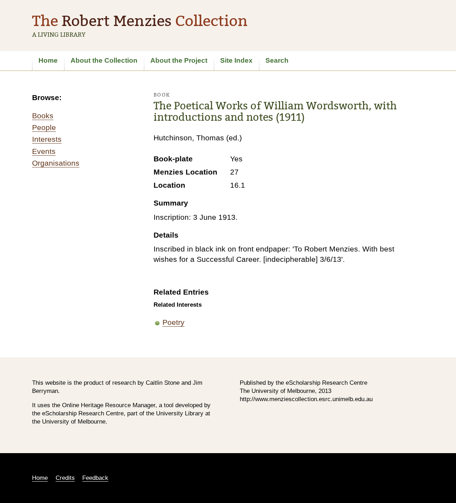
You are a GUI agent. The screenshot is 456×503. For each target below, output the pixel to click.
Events (44, 151)
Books (42, 116)
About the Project (178, 60)
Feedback (95, 478)
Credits (65, 478)
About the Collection (104, 60)
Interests (47, 139)
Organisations (55, 163)
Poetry (173, 322)
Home (48, 60)
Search (277, 60)
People (44, 127)
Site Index (236, 60)
